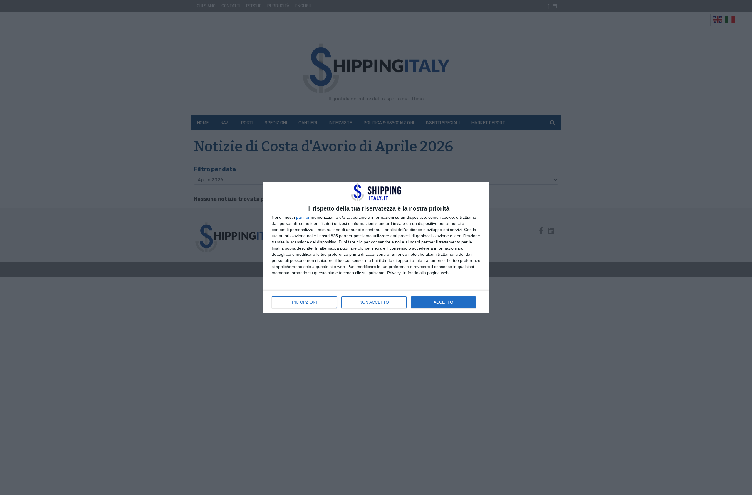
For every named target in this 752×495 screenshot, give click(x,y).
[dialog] (376, 247)
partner (303, 217)
